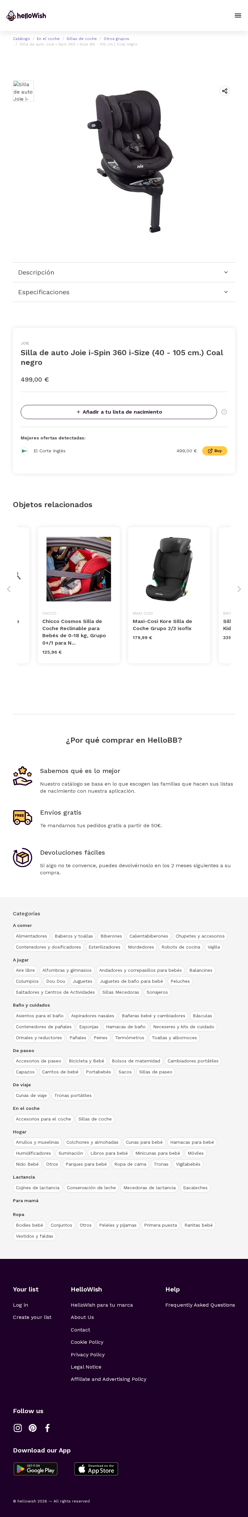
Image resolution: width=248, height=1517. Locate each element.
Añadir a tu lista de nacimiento (122, 412)
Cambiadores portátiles (193, 1060)
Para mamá (25, 1200)
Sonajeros (157, 992)
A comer (22, 925)
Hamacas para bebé (192, 1142)
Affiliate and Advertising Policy (108, 1379)
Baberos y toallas (74, 936)
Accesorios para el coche (43, 1118)
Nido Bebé (27, 1164)
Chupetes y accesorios (200, 936)
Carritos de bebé (60, 1071)
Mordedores (141, 946)
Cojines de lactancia (37, 1187)
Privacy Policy (88, 1354)
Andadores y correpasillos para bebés (140, 970)
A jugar (21, 959)
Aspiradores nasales (92, 1015)
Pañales (77, 1037)
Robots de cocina (180, 946)
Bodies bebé (29, 1225)
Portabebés (98, 1071)
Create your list (32, 1317)
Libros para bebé (109, 1153)
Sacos (125, 1071)
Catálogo (21, 38)
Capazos (25, 1071)
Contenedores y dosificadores (48, 946)
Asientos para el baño (40, 1015)
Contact (80, 1330)
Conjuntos (61, 1225)
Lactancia (24, 1177)
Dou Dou (55, 981)
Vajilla (214, 946)
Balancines (200, 970)
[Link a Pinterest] (32, 1428)
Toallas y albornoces (174, 1037)
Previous (9, 589)
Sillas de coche (82, 38)
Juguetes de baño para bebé (131, 981)
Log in (20, 1305)
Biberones (111, 936)
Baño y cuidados (31, 1005)
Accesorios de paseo (38, 1060)
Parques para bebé (86, 1164)
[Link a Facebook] (47, 1428)
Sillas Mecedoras (120, 992)
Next (239, 589)
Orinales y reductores (39, 1037)
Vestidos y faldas (34, 1236)
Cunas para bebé (144, 1142)
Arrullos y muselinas (37, 1142)
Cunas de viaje (31, 1095)
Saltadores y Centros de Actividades (55, 992)
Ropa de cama (130, 1164)
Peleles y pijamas (118, 1225)
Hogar (19, 1131)
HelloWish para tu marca (102, 1305)
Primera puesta (160, 1225)
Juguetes (82, 981)
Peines (101, 1037)
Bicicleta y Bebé (86, 1060)
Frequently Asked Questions (200, 1305)
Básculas (202, 1015)
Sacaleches (195, 1187)
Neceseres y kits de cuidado (183, 1026)
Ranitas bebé (198, 1225)
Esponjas (88, 1026)
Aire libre (25, 970)
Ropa (18, 1214)
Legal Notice (86, 1367)
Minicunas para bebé (157, 1153)
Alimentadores (31, 936)
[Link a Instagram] (18, 1428)
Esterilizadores (104, 946)
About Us (82, 1317)
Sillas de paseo (155, 1071)
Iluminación (70, 1153)
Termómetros (129, 1037)
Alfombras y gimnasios (67, 970)
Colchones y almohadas (93, 1142)
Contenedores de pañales (44, 1026)
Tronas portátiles (73, 1095)
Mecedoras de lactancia (149, 1187)
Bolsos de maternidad (136, 1060)
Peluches (180, 981)
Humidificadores (33, 1153)
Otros (52, 1164)
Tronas (161, 1164)
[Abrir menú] (238, 15)
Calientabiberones (148, 936)
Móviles (196, 1153)
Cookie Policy (87, 1342)
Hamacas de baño (126, 1026)
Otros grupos (116, 38)
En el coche (48, 38)
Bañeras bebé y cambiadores (153, 1015)
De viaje (22, 1084)
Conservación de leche (91, 1187)
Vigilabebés (188, 1164)
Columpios (27, 981)
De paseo (23, 1050)
